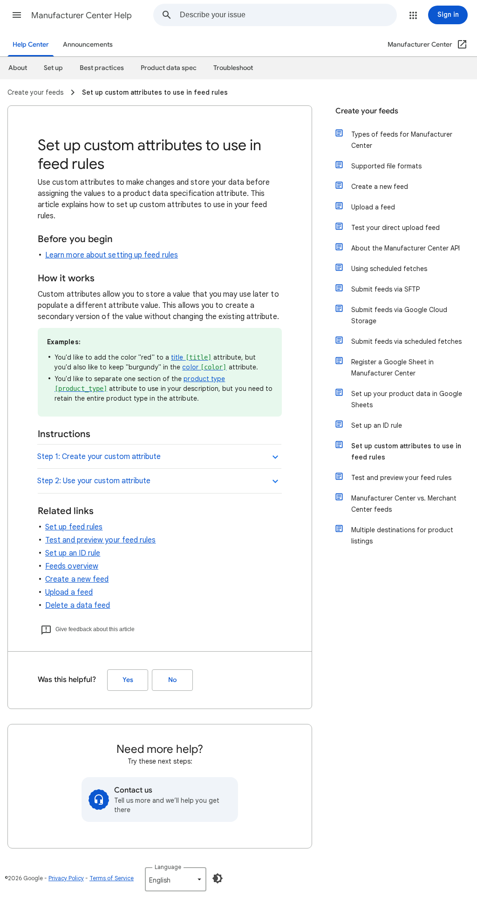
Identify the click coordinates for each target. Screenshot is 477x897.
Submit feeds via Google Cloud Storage (399, 315)
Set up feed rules (73, 527)
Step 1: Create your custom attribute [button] (99, 456)
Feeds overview (71, 566)
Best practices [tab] (102, 68)
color (204, 367)
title (191, 357)
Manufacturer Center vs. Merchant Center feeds (404, 504)
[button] (17, 15)
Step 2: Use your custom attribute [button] (93, 481)
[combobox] (288, 15)
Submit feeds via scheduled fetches (406, 341)
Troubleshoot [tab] (233, 68)
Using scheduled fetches (389, 268)
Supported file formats (386, 166)
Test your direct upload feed (395, 227)
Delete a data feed (77, 605)
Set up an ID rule (72, 553)
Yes (128, 680)
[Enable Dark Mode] (217, 878)
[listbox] (175, 879)
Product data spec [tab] (169, 68)
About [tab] (17, 68)
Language (168, 866)
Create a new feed (77, 579)
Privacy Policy (66, 878)
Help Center (31, 45)
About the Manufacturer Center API (405, 248)
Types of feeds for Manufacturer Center (401, 140)
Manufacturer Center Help (81, 15)
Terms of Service (111, 878)
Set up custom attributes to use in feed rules (406, 451)
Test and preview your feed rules (100, 540)
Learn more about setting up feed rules (111, 255)
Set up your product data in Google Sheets (406, 399)
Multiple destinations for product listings (402, 535)
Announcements (88, 45)
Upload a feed (69, 592)
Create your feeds (366, 111)
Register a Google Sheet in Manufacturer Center (392, 367)
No (172, 680)
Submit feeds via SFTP (385, 289)
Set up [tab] (53, 68)
